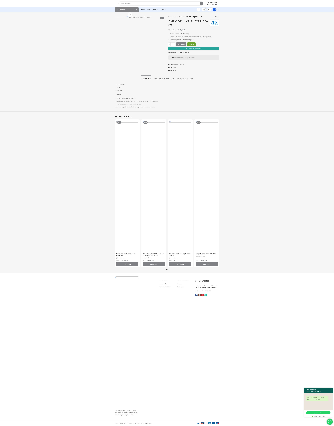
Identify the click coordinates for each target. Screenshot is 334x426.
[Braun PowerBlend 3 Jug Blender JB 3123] (180, 186)
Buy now (191, 44)
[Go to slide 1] (166, 269)
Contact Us (180, 287)
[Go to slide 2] (167, 269)
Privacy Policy (163, 284)
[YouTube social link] (202, 295)
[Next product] (218, 17)
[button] (117, 17)
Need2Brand (148, 423)
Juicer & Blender (179, 17)
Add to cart (181, 44)
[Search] (201, 3)
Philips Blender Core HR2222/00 (206, 254)
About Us (179, 284)
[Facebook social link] (173, 70)
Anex (174, 67)
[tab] (146, 78)
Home (170, 17)
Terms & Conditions (165, 287)
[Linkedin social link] (175, 70)
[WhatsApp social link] (177, 70)
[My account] (198, 9)
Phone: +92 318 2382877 (204, 291)
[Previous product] (214, 17)
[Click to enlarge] (130, 14)
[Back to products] (216, 17)
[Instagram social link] (199, 295)
